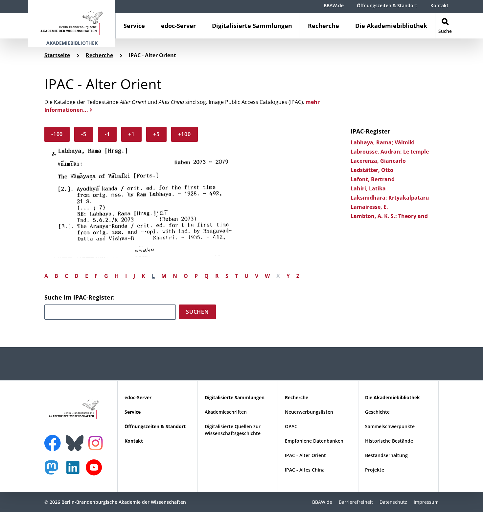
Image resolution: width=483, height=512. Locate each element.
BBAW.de (334, 5)
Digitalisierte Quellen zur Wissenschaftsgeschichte (233, 429)
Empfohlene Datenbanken (314, 441)
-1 (107, 134)
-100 (57, 134)
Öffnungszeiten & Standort (387, 5)
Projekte (374, 470)
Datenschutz (393, 502)
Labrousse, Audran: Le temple (390, 151)
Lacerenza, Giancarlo (378, 160)
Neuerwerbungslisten (309, 412)
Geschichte (377, 412)
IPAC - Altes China (305, 470)
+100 (184, 134)
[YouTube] (95, 470)
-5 (83, 134)
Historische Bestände (389, 441)
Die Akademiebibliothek (391, 26)
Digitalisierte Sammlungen (252, 26)
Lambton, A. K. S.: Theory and (389, 216)
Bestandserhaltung (386, 455)
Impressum (426, 502)
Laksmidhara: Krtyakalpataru (390, 197)
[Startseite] (71, 19)
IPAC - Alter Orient (305, 455)
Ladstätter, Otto (372, 170)
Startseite (57, 55)
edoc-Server (178, 26)
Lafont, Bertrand (373, 179)
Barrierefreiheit (356, 502)
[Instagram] (97, 442)
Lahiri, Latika (368, 188)
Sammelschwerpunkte (390, 426)
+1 (131, 134)
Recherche (323, 26)
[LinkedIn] (74, 470)
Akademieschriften (226, 412)
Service (134, 26)
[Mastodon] (53, 470)
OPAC (291, 426)
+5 (156, 134)
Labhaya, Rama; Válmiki (383, 142)
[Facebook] (54, 439)
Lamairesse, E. (369, 206)
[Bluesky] (76, 439)
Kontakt (439, 5)
